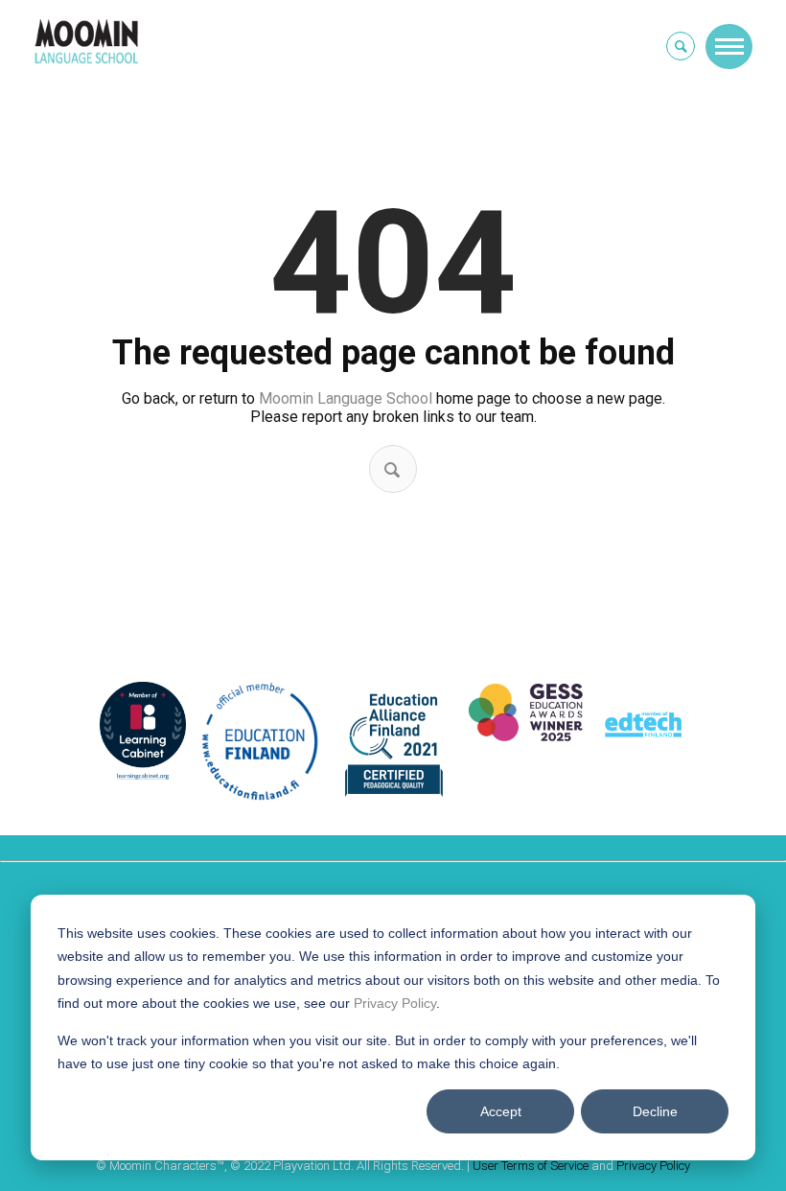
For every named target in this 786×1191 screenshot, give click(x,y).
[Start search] (392, 470)
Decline (655, 1111)
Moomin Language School (345, 398)
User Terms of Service (531, 1165)
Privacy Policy (395, 1003)
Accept (500, 1111)
